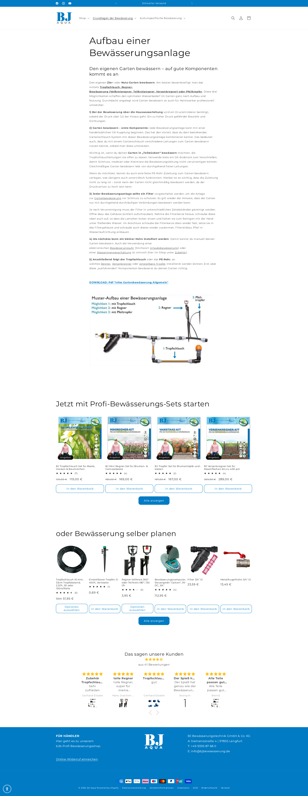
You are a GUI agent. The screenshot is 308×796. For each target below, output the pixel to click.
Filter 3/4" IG (195, 579)
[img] (154, 659)
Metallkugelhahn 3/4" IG (235, 579)
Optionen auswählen (72, 608)
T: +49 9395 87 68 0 (202, 746)
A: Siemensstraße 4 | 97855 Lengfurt (215, 741)
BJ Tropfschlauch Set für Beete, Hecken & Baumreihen (75, 468)
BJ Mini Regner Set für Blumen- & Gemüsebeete (126, 468)
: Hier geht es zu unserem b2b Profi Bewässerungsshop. (78, 741)
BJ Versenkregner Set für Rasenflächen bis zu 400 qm (222, 468)
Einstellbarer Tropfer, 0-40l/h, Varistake (104, 581)
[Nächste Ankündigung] (192, 3)
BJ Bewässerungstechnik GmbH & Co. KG (219, 736)
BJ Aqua (91, 788)
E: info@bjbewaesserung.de (209, 751)
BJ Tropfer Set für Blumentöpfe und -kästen (178, 468)
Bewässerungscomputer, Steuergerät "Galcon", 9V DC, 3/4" (170, 582)
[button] (84, 18)
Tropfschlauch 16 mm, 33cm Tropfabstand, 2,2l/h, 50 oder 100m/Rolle (69, 584)
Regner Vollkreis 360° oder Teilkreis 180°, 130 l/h (136, 582)
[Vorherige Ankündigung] (116, 3)
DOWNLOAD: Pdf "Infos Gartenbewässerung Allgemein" (128, 282)
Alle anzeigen (154, 500)
